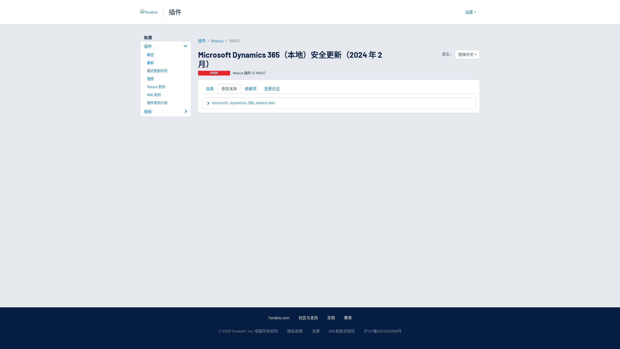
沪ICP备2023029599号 (383, 331)
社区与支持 (308, 317)
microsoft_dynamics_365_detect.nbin (243, 102)
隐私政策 (295, 331)
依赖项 (250, 88)
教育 (348, 317)
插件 (175, 12)
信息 (210, 88)
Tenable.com (278, 317)
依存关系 (229, 88)
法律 (316, 331)
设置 (469, 12)
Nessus (217, 40)
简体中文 (466, 54)
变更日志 (272, 88)
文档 (331, 317)
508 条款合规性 (342, 331)
